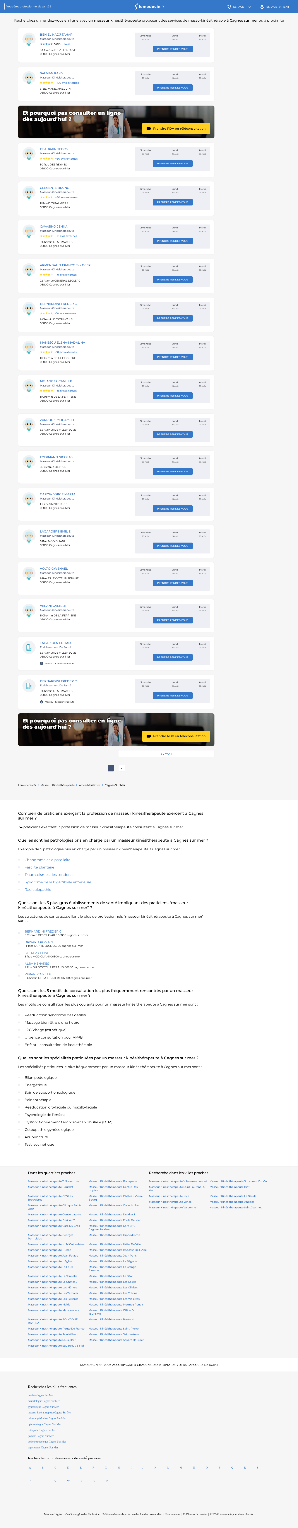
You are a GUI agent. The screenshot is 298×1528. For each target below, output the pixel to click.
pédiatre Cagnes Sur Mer (41, 1436)
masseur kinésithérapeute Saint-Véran (52, 1334)
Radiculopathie (38, 890)
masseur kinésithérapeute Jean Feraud (53, 1255)
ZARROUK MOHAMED (57, 420)
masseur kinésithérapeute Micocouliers (53, 1310)
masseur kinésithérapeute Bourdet (50, 1187)
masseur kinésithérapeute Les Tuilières (53, 1298)
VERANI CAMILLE (53, 606)
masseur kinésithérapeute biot (230, 1187)
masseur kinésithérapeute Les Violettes (114, 1298)
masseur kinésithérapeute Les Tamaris (53, 1293)
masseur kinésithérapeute (58, 785)
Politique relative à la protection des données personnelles (132, 1514)
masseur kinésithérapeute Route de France (56, 1328)
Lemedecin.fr (27, 785)
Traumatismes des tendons (48, 875)
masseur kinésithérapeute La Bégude (113, 1261)
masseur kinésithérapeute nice (169, 1196)
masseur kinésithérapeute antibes (232, 1201)
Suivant (166, 753)
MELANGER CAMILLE (56, 381)
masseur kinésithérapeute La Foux (50, 1267)
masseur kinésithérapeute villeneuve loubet (178, 1181)
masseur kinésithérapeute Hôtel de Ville (115, 1244)
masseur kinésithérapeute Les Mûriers (52, 1287)
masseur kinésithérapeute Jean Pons (113, 1255)
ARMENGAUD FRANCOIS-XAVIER (65, 265)
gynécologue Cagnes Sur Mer (43, 1406)
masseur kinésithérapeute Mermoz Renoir (116, 1304)
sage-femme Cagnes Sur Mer (43, 1447)
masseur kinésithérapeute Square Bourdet (116, 1340)
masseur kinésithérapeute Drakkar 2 (51, 1220)
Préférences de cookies (195, 1514)
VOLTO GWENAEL (54, 569)
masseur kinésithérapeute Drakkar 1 (112, 1214)
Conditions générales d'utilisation (82, 1514)
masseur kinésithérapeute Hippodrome (114, 1235)
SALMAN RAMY (51, 73)
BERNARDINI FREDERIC (58, 304)
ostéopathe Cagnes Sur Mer (42, 1430)
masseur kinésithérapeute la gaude (233, 1196)
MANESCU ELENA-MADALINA (62, 343)
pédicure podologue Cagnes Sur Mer (47, 1441)
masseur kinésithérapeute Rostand (111, 1319)
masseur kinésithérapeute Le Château (52, 1281)
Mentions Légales (53, 1514)
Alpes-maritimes (89, 785)
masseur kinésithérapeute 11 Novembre (53, 1181)
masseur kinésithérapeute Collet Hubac (114, 1205)
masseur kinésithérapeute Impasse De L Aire (118, 1249)
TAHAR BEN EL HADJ (56, 643)
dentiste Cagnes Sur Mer (40, 1395)
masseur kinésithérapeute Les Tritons (113, 1293)
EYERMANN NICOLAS (56, 457)
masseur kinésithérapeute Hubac (49, 1249)
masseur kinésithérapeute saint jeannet (236, 1207)
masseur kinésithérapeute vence (170, 1201)
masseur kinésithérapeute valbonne (172, 1207)
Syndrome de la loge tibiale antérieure (58, 882)
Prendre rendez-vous (172, 48)
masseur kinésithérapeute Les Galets (112, 1281)
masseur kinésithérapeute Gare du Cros (54, 1225)
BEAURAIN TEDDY (54, 149)
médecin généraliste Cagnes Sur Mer (47, 1418)
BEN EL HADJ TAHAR (56, 35)
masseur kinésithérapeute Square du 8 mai (56, 1345)
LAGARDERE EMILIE (55, 531)
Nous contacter (172, 1514)
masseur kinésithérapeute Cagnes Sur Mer (49, 1412)
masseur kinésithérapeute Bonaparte (113, 1181)
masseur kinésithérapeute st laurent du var (238, 1181)
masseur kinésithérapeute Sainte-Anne (114, 1334)
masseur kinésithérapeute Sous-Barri (52, 1340)
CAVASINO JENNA (53, 226)
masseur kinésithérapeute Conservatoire (54, 1214)
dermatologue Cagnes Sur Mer (44, 1401)
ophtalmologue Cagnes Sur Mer (44, 1424)
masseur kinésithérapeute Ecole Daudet (115, 1220)
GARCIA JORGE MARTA (57, 494)
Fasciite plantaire (39, 867)
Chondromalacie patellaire (47, 860)
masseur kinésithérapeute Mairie (49, 1304)
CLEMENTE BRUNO (55, 188)
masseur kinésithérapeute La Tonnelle (52, 1276)
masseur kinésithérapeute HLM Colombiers (56, 1244)
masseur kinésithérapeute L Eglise (50, 1261)
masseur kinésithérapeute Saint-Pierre (114, 1328)
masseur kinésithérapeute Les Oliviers (113, 1287)
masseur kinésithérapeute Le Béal (110, 1276)
